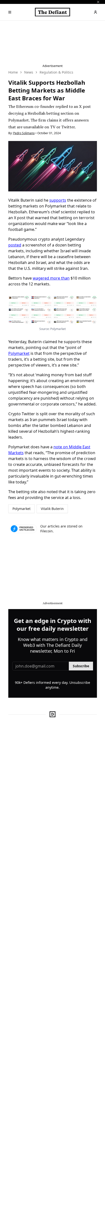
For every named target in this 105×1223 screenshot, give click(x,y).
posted (14, 245)
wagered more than (51, 278)
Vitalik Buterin (52, 508)
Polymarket (19, 353)
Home (13, 72)
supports (57, 200)
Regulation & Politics (56, 72)
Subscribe (81, 666)
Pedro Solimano (24, 133)
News (28, 72)
